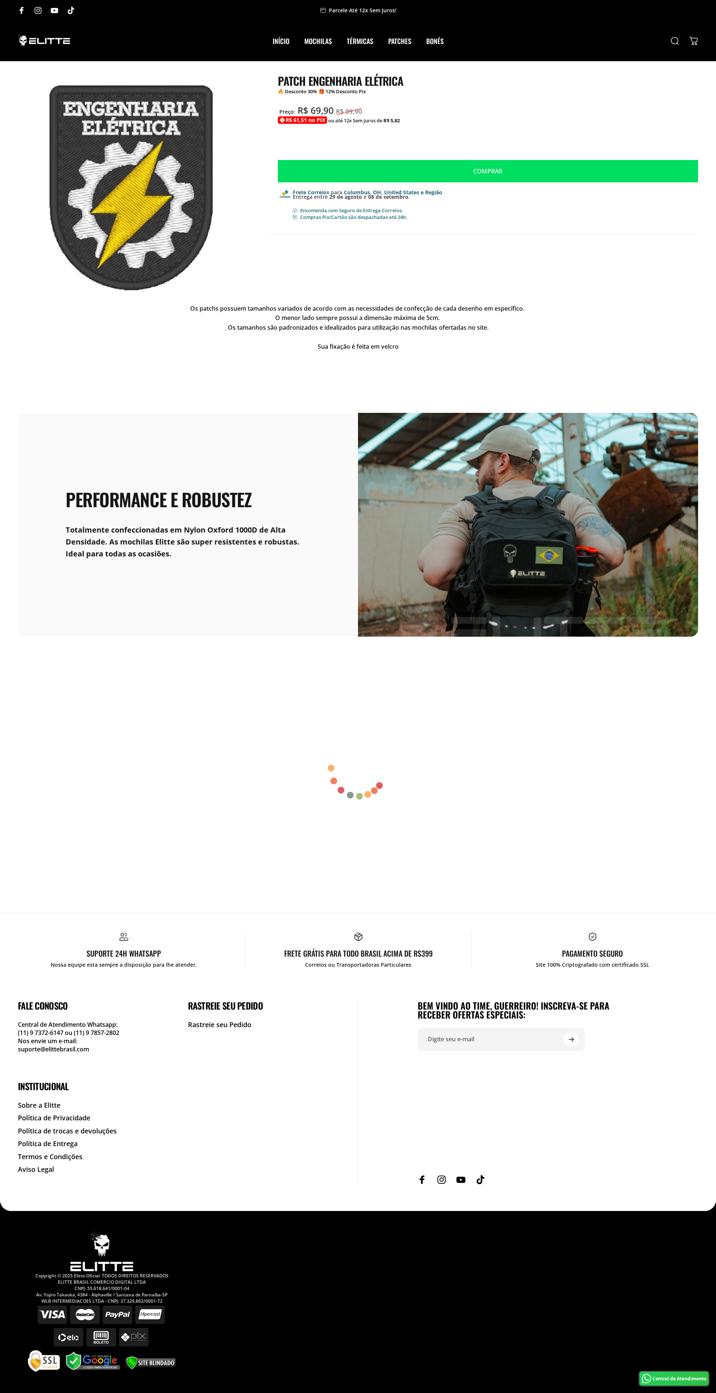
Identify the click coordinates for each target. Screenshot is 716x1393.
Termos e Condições (50, 1156)
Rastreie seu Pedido (219, 1024)
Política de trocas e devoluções (67, 1131)
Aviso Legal (36, 1169)
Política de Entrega (48, 1143)
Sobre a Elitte (39, 1105)
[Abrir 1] (131, 188)
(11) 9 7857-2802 (96, 1033)
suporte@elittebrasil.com (53, 1049)
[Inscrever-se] (571, 1039)
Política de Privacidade (54, 1118)
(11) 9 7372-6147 (41, 1033)
